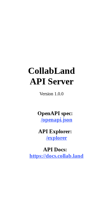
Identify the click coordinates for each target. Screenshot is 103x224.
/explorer (56, 138)
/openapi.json (56, 120)
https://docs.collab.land (56, 156)
